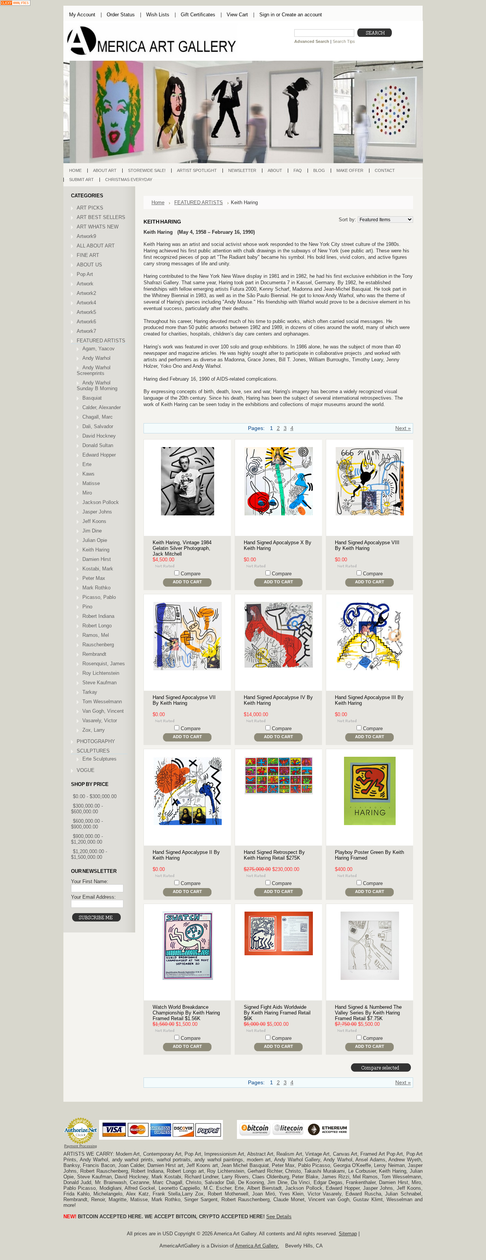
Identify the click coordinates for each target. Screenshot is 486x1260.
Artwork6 (86, 321)
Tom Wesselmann (102, 701)
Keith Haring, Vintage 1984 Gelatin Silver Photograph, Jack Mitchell (182, 548)
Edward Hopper (99, 455)
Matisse (91, 483)
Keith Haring (95, 550)
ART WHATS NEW (97, 227)
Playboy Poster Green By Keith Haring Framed (369, 855)
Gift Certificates (198, 14)
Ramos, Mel (95, 635)
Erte (87, 464)
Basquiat (92, 398)
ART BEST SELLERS (101, 217)
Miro (87, 493)
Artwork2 (86, 293)
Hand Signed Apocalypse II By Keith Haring (186, 855)
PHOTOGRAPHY (96, 741)
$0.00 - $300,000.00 (95, 796)
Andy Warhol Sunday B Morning (97, 385)
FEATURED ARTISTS (101, 340)
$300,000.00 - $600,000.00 (87, 808)
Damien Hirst (96, 559)
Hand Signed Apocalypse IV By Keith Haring (278, 700)
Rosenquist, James (103, 663)
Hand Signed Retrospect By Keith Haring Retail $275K (274, 855)
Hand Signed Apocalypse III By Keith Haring (369, 700)
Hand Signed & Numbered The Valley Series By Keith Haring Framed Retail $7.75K (368, 1012)
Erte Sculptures (99, 759)
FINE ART (88, 255)
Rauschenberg (98, 644)
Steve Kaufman (99, 682)
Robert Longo (97, 625)
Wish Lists (157, 14)
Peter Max (93, 578)
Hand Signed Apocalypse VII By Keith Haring (184, 700)
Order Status (121, 14)
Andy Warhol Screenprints (93, 370)
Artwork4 (86, 303)
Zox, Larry (93, 730)
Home (157, 202)
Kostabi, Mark (97, 569)
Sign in (267, 14)
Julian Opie (94, 540)
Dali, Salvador (97, 426)
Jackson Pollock (100, 502)
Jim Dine (92, 531)
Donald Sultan (97, 445)
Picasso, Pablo (99, 597)
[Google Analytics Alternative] (15, 3)
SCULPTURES (93, 751)
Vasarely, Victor (99, 720)
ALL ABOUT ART (96, 246)
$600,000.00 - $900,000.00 (87, 824)
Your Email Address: (93, 897)
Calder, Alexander (101, 407)
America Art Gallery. (257, 1246)
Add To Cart (187, 582)
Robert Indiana (98, 616)
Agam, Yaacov (98, 348)
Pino (87, 607)
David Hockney (99, 436)
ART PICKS (90, 208)
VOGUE (86, 770)
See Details (279, 1216)
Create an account (302, 14)
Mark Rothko (96, 588)
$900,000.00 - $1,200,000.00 (87, 839)
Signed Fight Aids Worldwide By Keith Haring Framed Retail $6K (277, 1012)
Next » (403, 428)
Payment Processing (80, 1146)
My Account (82, 14)
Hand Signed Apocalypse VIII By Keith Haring (367, 545)
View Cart (237, 14)
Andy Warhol (96, 358)
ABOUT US (89, 265)
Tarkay (89, 692)
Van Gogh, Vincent (103, 711)
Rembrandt (94, 654)
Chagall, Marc (97, 417)
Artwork (85, 284)
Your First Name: (89, 881)
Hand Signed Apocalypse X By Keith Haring (277, 545)
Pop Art (85, 274)
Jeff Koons (94, 521)
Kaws (88, 474)
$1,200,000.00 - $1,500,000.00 (89, 854)
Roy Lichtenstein (100, 673)
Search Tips (344, 41)
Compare (190, 573)
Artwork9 (86, 236)
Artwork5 (86, 312)
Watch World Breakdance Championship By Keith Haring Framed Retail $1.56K (186, 1012)
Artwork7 (86, 331)
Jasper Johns (97, 512)
